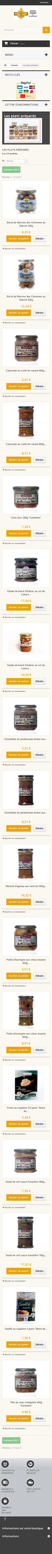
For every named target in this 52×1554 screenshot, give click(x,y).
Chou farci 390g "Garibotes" (26, 517)
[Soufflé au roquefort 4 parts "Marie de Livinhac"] (26, 1306)
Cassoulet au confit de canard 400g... (26, 370)
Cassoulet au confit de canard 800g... (26, 444)
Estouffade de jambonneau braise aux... (26, 739)
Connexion (44, 2)
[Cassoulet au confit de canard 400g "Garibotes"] (26, 348)
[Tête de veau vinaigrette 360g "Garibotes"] (26, 1379)
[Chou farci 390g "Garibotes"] (26, 495)
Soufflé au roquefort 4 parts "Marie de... (26, 1328)
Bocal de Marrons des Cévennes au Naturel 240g (26, 224)
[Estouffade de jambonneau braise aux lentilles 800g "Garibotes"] (26, 790)
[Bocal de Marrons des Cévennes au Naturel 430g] (26, 274)
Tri (3, 161)
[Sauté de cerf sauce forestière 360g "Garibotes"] (26, 1159)
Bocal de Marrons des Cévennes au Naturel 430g (26, 298)
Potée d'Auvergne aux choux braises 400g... (26, 961)
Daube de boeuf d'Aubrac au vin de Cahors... (26, 593)
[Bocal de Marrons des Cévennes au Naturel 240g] (26, 200)
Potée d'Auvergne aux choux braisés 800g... (26, 1035)
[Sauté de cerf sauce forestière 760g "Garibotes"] (26, 1232)
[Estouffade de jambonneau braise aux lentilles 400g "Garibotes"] (26, 716)
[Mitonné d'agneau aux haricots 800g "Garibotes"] (26, 863)
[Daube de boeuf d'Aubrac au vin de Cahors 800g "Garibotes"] (26, 642)
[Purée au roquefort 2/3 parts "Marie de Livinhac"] (26, 1085)
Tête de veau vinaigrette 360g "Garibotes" (26, 1404)
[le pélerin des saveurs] (26, 13)
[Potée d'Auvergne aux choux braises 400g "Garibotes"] (26, 937)
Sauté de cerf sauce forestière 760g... (26, 1255)
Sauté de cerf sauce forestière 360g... (26, 1181)
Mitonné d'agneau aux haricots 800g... (26, 886)
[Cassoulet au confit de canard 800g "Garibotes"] (26, 421)
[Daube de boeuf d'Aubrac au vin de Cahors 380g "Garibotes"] (26, 568)
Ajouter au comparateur (15, 249)
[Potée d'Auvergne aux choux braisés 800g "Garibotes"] (26, 1011)
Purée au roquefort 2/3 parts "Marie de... (26, 1109)
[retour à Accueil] (5, 65)
